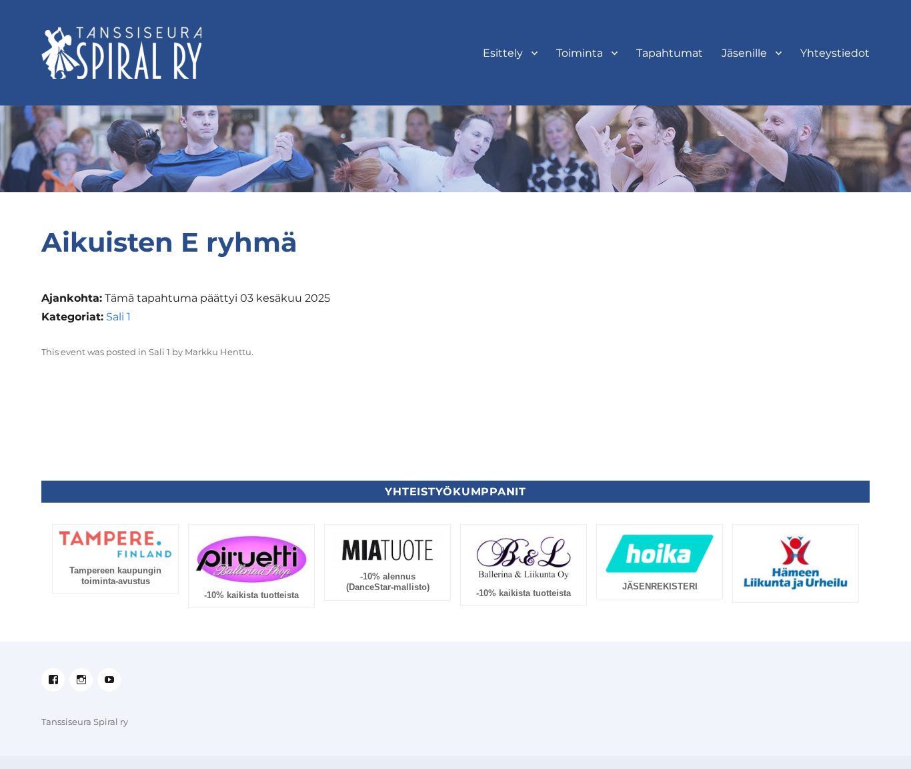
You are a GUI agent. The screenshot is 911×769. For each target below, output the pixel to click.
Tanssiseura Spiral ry (84, 721)
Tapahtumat (669, 53)
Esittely (503, 53)
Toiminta (579, 53)
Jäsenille (744, 53)
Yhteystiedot (835, 53)
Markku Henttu (218, 351)
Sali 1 (118, 316)
